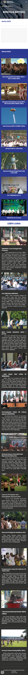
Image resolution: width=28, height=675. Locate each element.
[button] (1, 2)
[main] (14, 11)
